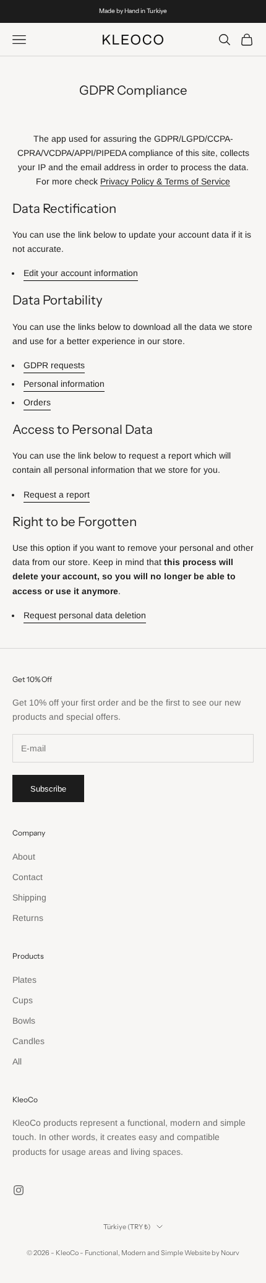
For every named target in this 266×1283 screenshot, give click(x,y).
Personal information (64, 384)
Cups (22, 1000)
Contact (27, 877)
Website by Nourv (211, 1252)
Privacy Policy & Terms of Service (165, 181)
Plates (24, 980)
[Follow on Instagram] (18, 1190)
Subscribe (48, 788)
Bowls (23, 1021)
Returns (27, 918)
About (23, 857)
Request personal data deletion (85, 615)
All (17, 1061)
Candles (28, 1041)
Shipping (29, 897)
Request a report (57, 494)
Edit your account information (81, 273)
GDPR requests (54, 365)
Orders (37, 402)
